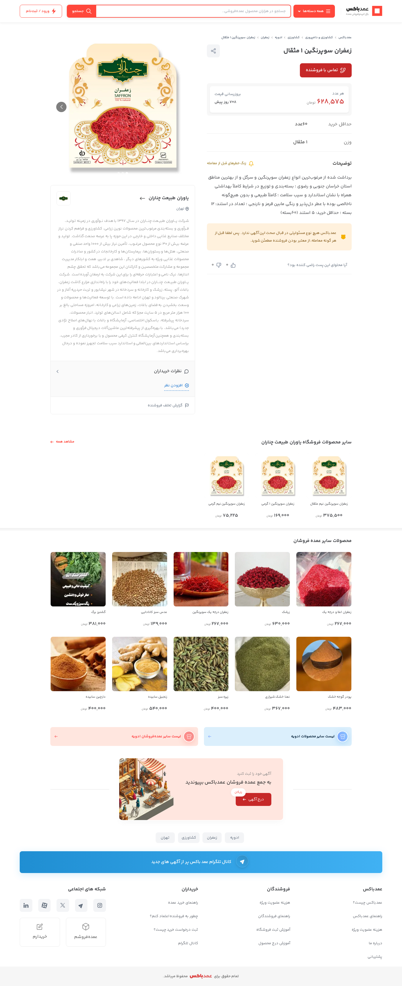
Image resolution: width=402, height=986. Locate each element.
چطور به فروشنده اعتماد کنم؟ (174, 916)
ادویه (278, 37)
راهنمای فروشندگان (274, 916)
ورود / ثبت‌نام (37, 11)
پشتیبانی (375, 957)
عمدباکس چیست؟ (367, 903)
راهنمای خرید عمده (183, 903)
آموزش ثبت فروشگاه (273, 930)
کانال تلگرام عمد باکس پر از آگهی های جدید (191, 862)
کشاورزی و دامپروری (319, 37)
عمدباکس (345, 37)
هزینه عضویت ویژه (367, 930)
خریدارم (40, 936)
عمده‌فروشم (85, 937)
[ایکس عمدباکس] (63, 905)
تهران (165, 838)
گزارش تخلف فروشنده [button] (165, 405)
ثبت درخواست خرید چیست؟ (176, 930)
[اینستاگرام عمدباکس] (99, 905)
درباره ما (375, 943)
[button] (127, 173)
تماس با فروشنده (322, 70)
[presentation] (61, 107)
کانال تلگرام (188, 943)
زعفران (265, 37)
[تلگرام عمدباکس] (81, 905)
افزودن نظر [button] (173, 385)
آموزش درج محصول (274, 943)
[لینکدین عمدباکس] (26, 905)
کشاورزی (294, 37)
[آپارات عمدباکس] (44, 905)
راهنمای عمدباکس (367, 916)
